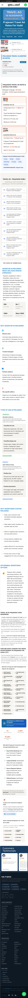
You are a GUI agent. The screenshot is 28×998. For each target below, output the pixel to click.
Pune (2, 961)
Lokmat (16, 921)
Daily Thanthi (17, 925)
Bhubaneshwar (17, 944)
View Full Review (5, 869)
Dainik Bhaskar (17, 912)
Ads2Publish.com (8, 988)
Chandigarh (4, 946)
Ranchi (15, 961)
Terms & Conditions (7, 982)
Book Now (23, 62)
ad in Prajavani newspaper (15, 31)
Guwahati (16, 950)
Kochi (2, 955)
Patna (15, 959)
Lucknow (3, 957)
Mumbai (16, 957)
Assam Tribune (4, 912)
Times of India (4, 906)
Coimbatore (4, 948)
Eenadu (3, 919)
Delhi (15, 948)
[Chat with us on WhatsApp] (25, 4)
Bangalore (16, 942)
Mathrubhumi (17, 923)
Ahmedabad (4, 942)
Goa (2, 950)
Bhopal (3, 944)
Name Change (7, 889)
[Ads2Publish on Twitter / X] (12, 995)
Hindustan (3, 916)
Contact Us (5, 976)
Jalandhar (3, 954)
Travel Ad (21, 825)
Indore (15, 952)
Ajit (2, 927)
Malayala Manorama (6, 923)
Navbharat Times (18, 929)
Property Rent (15, 886)
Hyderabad (3, 952)
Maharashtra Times (5, 929)
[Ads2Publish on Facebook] (9, 995)
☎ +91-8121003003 (9, 814)
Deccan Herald (17, 910)
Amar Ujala (16, 916)
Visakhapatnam (17, 963)
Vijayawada (3, 963)
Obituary (23, 889)
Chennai (16, 946)
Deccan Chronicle (18, 908)
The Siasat (16, 927)
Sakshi (15, 919)
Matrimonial (6, 884)
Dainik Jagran (4, 914)
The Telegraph (17, 931)
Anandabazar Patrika (19, 918)
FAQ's (4, 974)
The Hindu (3, 908)
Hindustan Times (18, 906)
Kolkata (16, 955)
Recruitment (14, 884)
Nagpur (3, 959)
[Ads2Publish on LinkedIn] (15, 995)
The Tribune (4, 910)
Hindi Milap (4, 918)
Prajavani (3, 931)
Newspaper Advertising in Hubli (15, 809)
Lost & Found (15, 889)
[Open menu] (2, 5)
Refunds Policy (6, 980)
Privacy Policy (6, 978)
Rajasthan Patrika (18, 914)
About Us (5, 972)
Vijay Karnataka (4, 933)
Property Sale (6, 886)
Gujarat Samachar (5, 925)
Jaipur (15, 954)
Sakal (2, 921)
